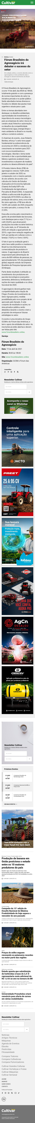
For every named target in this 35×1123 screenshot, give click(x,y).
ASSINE (4, 1079)
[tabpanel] (17, 29)
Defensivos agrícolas (7, 969)
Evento (11, 57)
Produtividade (14, 856)
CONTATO (5, 1086)
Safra (20, 856)
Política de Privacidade (7, 1089)
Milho (3, 950)
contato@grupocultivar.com (8, 1114)
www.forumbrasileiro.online (13, 332)
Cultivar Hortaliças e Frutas (14, 1069)
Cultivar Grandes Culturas (13, 1066)
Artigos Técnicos (9, 1038)
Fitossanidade (8, 1052)
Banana (4, 856)
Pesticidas (6, 1049)
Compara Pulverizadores (13, 1062)
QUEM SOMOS (6, 1084)
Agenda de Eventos (10, 1043)
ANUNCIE (4, 1081)
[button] (32, 2)
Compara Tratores (10, 1056)
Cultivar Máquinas (10, 1072)
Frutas (8, 856)
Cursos (3, 992)
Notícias (5, 1035)
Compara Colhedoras (11, 1059)
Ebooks (5, 1046)
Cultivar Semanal (9, 1075)
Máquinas (6, 1040)
